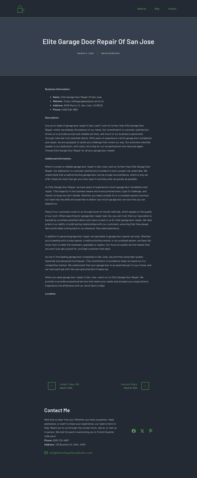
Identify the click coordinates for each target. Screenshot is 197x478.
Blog (157, 8)
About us (141, 8)
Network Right (129, 384)
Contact (172, 8)
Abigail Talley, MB (69, 384)
